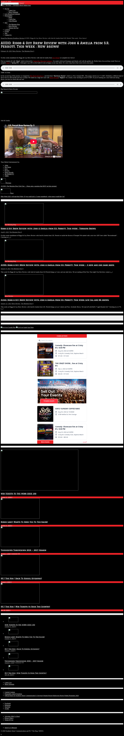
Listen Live (12, 10)
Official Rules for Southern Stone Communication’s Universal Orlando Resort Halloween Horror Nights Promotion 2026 (42, 695)
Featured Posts (7, 447)
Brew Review (13, 26)
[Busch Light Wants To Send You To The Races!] (13, 633)
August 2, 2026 (5, 554)
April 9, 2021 (5, 232)
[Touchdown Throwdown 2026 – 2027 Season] (13, 658)
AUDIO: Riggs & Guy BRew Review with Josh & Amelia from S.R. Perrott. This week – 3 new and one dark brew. (58, 265)
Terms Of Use (9, 720)
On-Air (7, 9)
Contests (7, 30)
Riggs (10, 17)
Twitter (7, 708)
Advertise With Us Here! (12, 716)
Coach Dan (12, 19)
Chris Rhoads (13, 21)
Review (7, 170)
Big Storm (8, 167)
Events (7, 31)
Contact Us (8, 35)
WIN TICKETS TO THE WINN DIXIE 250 (18, 494)
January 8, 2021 (6, 269)
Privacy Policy (9, 718)
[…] (9, 237)
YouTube (7, 707)
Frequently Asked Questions (13, 694)
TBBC (7, 176)
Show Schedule (13, 12)
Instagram (8, 705)
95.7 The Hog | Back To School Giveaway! (21, 578)
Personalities (8, 16)
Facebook (8, 703)
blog (6, 23)
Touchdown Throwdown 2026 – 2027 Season (23, 550)
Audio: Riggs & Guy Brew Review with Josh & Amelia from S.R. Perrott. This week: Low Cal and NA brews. (55, 300)
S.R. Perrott (55, 58)
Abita (7, 63)
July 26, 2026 (5, 610)
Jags (6, 33)
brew (6, 169)
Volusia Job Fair (13, 28)
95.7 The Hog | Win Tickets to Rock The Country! (25, 607)
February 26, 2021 (6, 51)
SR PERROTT (9, 174)
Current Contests (10, 692)
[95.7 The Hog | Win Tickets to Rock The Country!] (13, 670)
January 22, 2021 (6, 303)
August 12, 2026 (6, 497)
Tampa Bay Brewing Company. (43, 61)
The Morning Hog (14, 24)
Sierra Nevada (54, 77)
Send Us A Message (11, 728)
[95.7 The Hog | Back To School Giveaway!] (13, 645)
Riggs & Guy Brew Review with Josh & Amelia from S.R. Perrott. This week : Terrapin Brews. (48, 228)
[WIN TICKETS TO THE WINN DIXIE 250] (13, 621)
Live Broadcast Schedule (12, 14)
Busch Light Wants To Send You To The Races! (24, 522)
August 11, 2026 (6, 525)
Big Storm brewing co (37, 76)
